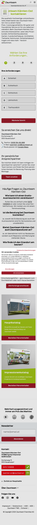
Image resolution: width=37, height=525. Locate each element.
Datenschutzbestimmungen (26, 250)
